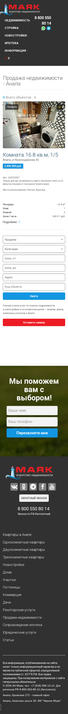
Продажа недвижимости (22, 617)
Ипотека (12, 43)
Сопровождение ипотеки (22, 625)
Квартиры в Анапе (17, 535)
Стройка (12, 28)
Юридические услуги (19, 632)
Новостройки (16, 35)
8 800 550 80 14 (33, 508)
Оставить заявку (34, 322)
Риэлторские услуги (19, 610)
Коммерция (12, 595)
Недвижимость (17, 20)
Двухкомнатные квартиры (24, 550)
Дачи (7, 602)
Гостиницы (11, 587)
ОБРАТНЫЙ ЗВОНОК (34, 498)
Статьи (8, 640)
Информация (15, 50)
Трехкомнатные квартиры (23, 557)
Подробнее (10, 222)
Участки (9, 580)
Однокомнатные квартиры (24, 542)
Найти (34, 296)
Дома (7, 572)
